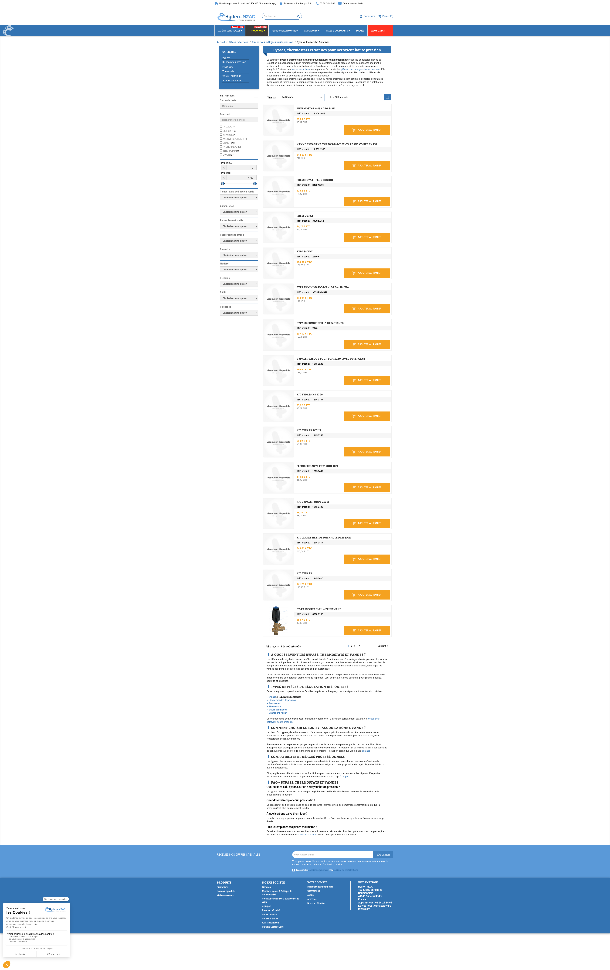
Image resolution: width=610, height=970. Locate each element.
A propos (266, 906)
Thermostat (228, 71)
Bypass (226, 57)
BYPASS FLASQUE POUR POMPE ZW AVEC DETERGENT (331, 358)
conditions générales (318, 870)
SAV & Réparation (270, 922)
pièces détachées (300, 69)
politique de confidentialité (345, 870)
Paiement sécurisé (271, 910)
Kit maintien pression (234, 62)
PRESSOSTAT (305, 215)
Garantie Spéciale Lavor (273, 926)
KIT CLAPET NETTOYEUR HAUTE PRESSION (324, 537)
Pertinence (302, 97)
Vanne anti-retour (232, 80)
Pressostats (274, 703)
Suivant (384, 646)
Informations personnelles (320, 886)
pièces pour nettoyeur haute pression (360, 69)
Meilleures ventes (225, 895)
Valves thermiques (278, 709)
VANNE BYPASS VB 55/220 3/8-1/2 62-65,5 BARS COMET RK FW (337, 144)
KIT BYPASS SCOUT (309, 430)
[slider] (223, 183)
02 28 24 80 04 (383, 902)
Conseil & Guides (270, 918)
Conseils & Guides (308, 834)
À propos (344, 776)
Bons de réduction (316, 903)
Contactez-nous (269, 914)
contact (366, 750)
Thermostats (275, 706)
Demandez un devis (353, 3)
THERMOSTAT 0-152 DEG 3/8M (316, 108)
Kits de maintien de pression (282, 700)
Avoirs (310, 895)
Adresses (311, 899)
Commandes (313, 890)
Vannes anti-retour (278, 712)
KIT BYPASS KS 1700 (310, 394)
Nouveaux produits (226, 891)
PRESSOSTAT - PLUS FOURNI (315, 179)
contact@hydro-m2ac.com (375, 907)
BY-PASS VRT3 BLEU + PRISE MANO (319, 609)
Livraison (266, 887)
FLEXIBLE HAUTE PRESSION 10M (317, 466)
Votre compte (317, 882)
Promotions (222, 887)
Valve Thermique (231, 76)
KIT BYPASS (304, 573)
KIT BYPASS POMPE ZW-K (313, 501)
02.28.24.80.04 (327, 3)
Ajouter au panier (366, 130)
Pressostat (228, 66)
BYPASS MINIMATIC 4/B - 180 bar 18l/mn (323, 287)
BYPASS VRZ (305, 251)
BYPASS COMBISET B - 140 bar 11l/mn (321, 323)
